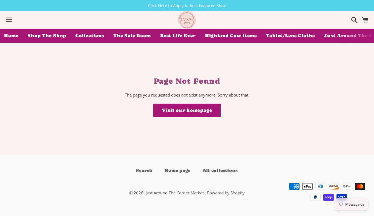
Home (11, 35)
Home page (177, 170)
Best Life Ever (178, 35)
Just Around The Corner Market (175, 192)
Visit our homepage (187, 110)
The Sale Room (132, 35)
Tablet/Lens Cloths (290, 35)
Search (144, 170)
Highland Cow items (231, 35)
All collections (220, 170)
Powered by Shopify (226, 192)
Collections (89, 35)
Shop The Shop (47, 35)
